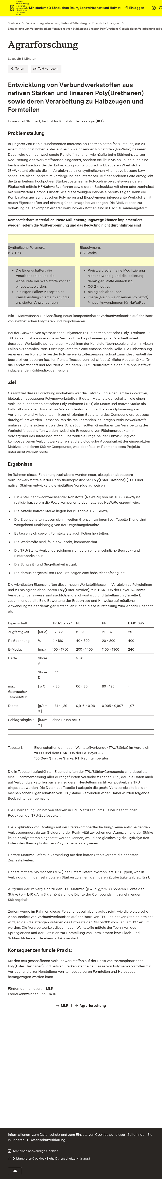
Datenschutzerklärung (47, 1140)
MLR (64, 1005)
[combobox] (154, 8)
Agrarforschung (92, 1005)
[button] (18, 69)
